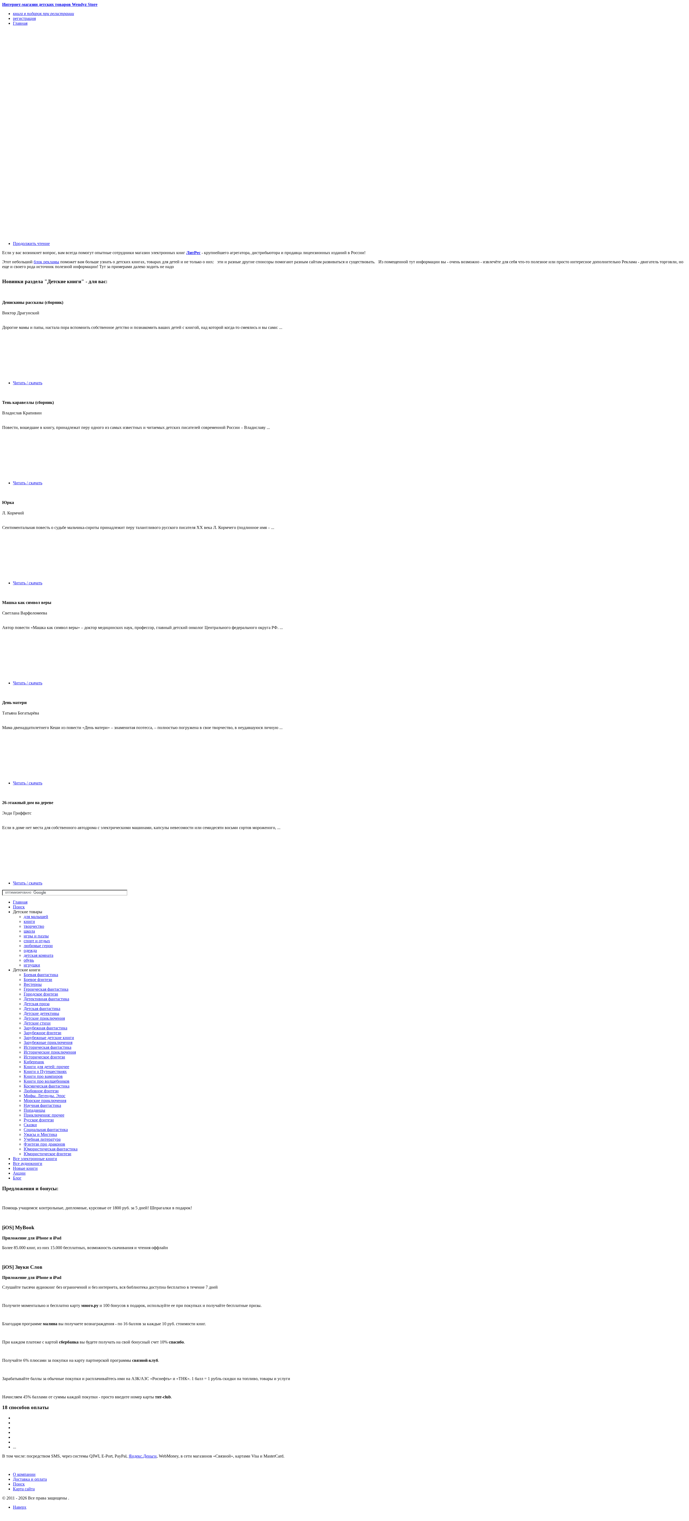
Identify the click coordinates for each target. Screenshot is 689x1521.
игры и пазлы (36, 936)
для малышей (36, 916)
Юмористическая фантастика (51, 1149)
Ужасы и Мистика (40, 1134)
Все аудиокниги (27, 1163)
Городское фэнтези (41, 994)
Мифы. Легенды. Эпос (44, 1095)
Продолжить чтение (31, 243)
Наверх (19, 1507)
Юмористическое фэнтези (47, 1154)
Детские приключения (44, 1018)
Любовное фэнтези (41, 1091)
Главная (20, 902)
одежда (30, 950)
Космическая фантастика (46, 1086)
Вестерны (33, 984)
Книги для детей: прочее (46, 1066)
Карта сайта (24, 1489)
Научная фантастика (42, 1105)
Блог (17, 1178)
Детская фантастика (42, 1008)
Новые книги (25, 1168)
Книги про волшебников (46, 1081)
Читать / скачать (27, 383)
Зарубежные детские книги (49, 1037)
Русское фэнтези (39, 1120)
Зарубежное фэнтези (42, 1032)
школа (29, 931)
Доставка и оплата (30, 1479)
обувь (29, 960)
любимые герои (38, 945)
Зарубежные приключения (48, 1042)
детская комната (38, 955)
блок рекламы (46, 262)
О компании (24, 1474)
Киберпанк (34, 1062)
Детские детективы (41, 1013)
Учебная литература (42, 1139)
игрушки (32, 965)
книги (29, 921)
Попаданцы (34, 1110)
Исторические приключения (50, 1052)
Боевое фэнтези (38, 979)
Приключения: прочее (44, 1115)
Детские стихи (37, 1023)
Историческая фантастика (47, 1047)
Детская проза (37, 1003)
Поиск (19, 907)
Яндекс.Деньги (143, 1456)
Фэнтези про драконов (44, 1144)
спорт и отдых (37, 941)
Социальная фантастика (46, 1129)
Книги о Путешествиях (45, 1071)
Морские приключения (45, 1100)
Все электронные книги (35, 1158)
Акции (19, 1173)
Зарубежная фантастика (45, 1028)
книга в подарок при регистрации (43, 13)
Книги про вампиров (43, 1076)
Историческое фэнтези (44, 1057)
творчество (34, 926)
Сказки (30, 1124)
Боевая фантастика (41, 974)
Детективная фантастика (46, 999)
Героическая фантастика (46, 989)
